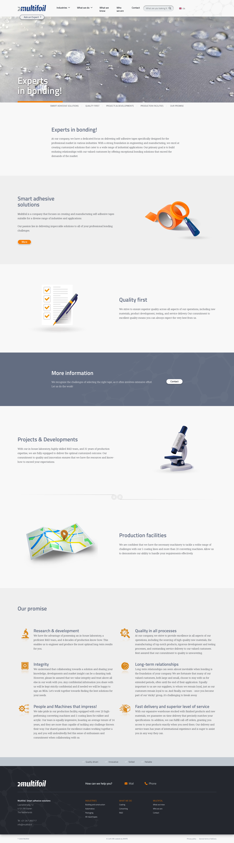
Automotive (90, 808)
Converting (123, 808)
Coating (122, 804)
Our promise (177, 105)
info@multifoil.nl (25, 824)
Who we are (120, 8)
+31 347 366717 (29, 820)
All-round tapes (91, 816)
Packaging (89, 812)
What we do (83, 8)
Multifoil (26, 838)
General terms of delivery (207, 838)
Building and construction (95, 804)
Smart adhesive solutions (64, 105)
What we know (104, 8)
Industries (62, 8)
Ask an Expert (31, 17)
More (24, 242)
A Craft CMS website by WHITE (117, 838)
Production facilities (152, 105)
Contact (136, 8)
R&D (121, 812)
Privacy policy (191, 838)
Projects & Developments (120, 105)
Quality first (92, 105)
